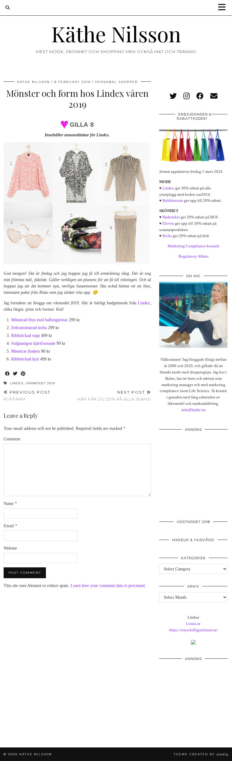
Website (10, 548)
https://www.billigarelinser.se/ (193, 630)
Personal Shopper (116, 82)
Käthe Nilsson (116, 33)
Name (10, 503)
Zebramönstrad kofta (29, 327)
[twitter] (173, 96)
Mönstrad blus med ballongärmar (39, 320)
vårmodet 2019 (40, 383)
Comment (12, 439)
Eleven (168, 223)
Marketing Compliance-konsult (193, 246)
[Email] (214, 96)
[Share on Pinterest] (23, 373)
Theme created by (201, 754)
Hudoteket (171, 217)
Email (10, 526)
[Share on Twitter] (15, 373)
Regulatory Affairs (193, 256)
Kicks (167, 235)
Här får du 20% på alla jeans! (114, 395)
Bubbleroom (173, 200)
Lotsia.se (193, 623)
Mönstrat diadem (25, 351)
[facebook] (200, 96)
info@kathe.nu (193, 409)
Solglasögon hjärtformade (33, 343)
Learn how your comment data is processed (108, 585)
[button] (224, 7)
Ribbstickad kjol (25, 359)
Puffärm (27, 395)
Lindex (144, 303)
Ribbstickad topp (25, 335)
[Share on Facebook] (7, 373)
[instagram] (186, 96)
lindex (17, 383)
